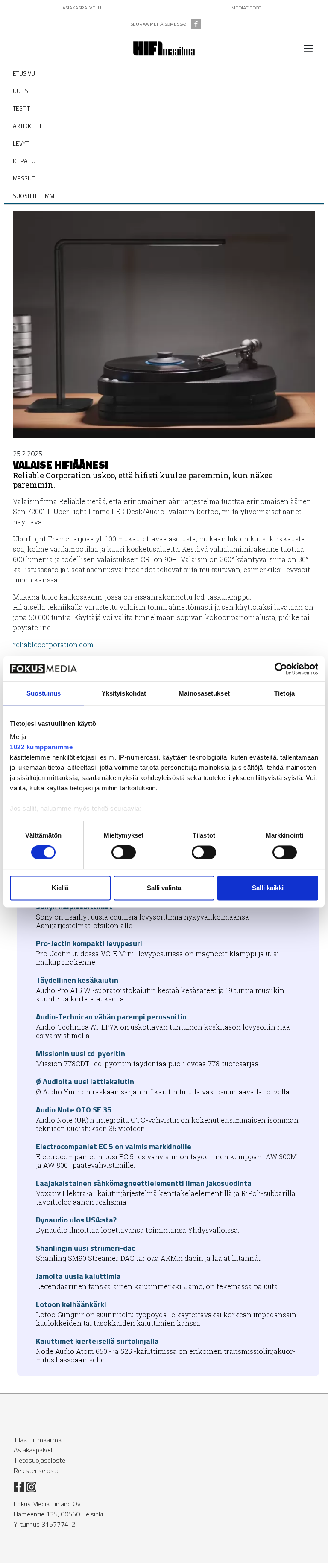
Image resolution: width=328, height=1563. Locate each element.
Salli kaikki (268, 887)
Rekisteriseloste (37, 1470)
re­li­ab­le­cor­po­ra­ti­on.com (53, 644)
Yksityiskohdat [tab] (124, 693)
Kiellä (60, 887)
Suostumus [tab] (43, 693)
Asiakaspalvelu (35, 1450)
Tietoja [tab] (284, 693)
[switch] (123, 852)
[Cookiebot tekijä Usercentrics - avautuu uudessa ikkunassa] (280, 668)
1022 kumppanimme (41, 747)
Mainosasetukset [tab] (204, 693)
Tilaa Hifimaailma (38, 1440)
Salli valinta (164, 887)
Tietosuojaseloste (39, 1460)
